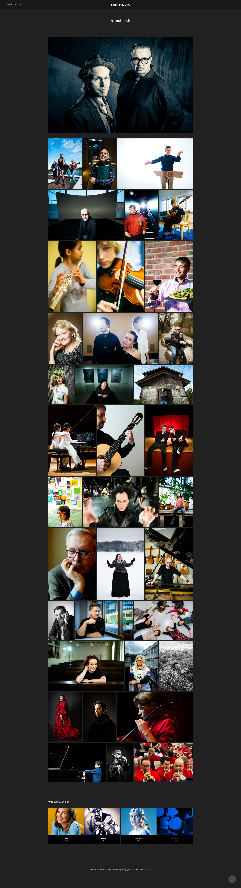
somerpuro (120, 4)
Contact (19, 4)
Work (9, 4)
